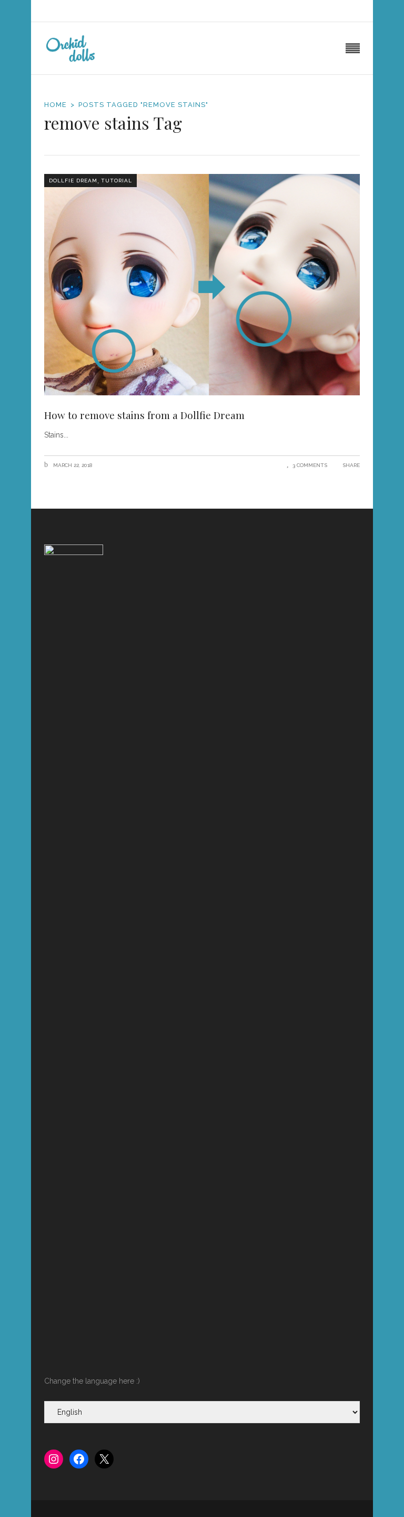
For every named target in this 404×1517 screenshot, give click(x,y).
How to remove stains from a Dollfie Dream (144, 415)
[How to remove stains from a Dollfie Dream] (202, 284)
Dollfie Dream (73, 180)
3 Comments (309, 465)
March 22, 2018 (72, 465)
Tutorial (116, 180)
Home (55, 105)
